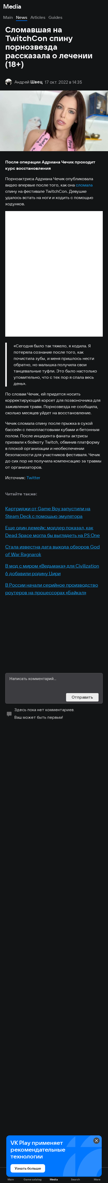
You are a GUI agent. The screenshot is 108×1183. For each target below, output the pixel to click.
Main (8, 17)
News (21, 17)
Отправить (82, 697)
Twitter (33, 477)
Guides (55, 17)
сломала (85, 185)
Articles (37, 17)
